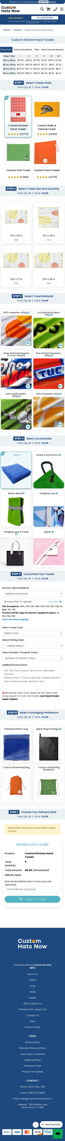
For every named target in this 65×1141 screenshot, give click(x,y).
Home (6, 30)
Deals (32, 991)
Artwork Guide (32, 1027)
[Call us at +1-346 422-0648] (55, 9)
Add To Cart (35, 899)
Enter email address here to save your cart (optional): (28, 883)
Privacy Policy (32, 1042)
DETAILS (52, 2)
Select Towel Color (12, 627)
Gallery (32, 979)
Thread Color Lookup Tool (33, 1009)
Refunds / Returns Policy (32, 1048)
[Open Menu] (61, 9)
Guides (32, 997)
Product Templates (32, 1071)
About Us (33, 974)
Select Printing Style (13, 639)
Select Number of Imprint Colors (20, 652)
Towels (17, 30)
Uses (32, 1021)
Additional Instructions (14, 664)
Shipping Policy (32, 1059)
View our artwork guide (15, 619)
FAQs (32, 985)
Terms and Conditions (32, 1054)
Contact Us (32, 1015)
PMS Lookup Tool (33, 1003)
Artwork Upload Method (15, 587)
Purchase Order (32, 1065)
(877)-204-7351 (36, 1086)
